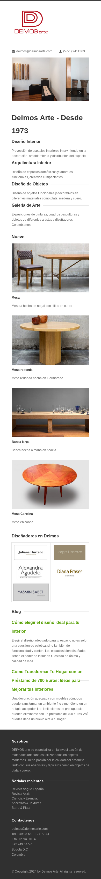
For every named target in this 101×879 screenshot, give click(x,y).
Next (79, 92)
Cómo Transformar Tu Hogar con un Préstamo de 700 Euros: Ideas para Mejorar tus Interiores (47, 680)
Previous (70, 92)
